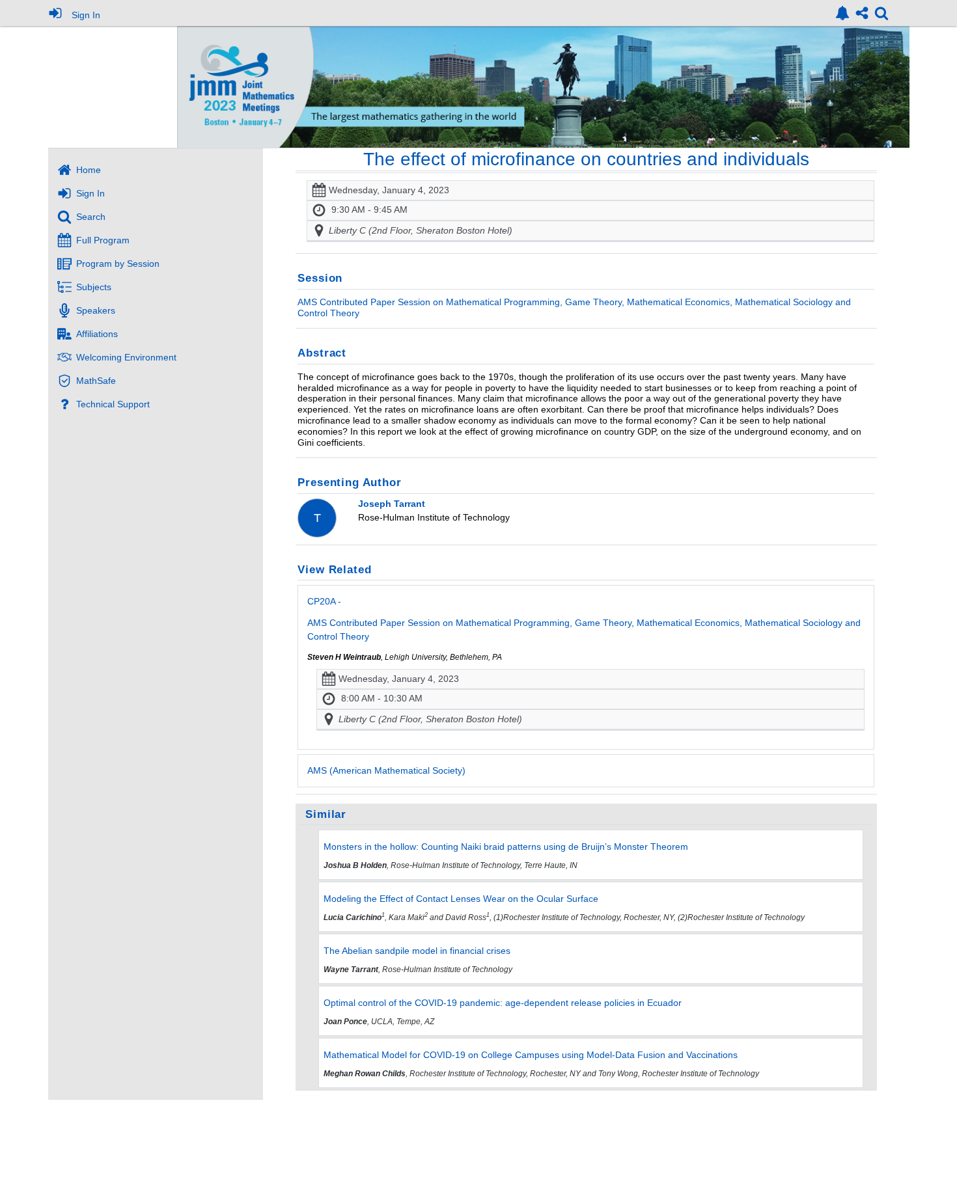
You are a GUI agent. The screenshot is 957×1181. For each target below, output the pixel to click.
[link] (842, 13)
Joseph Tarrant (391, 503)
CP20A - (584, 618)
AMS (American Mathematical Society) (386, 770)
